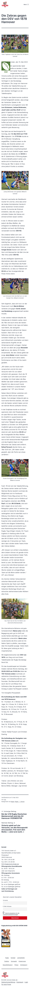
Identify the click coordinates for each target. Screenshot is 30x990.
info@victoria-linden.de (11, 864)
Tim (5, 799)
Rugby (12, 801)
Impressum (19, 982)
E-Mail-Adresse (7, 906)
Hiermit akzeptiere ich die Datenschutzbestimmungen (11, 913)
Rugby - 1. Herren (19, 801)
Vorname (5, 900)
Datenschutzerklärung (8, 982)
